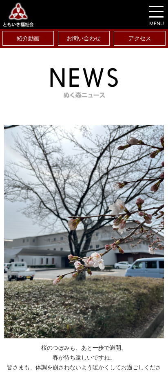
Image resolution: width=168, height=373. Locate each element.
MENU (156, 23)
